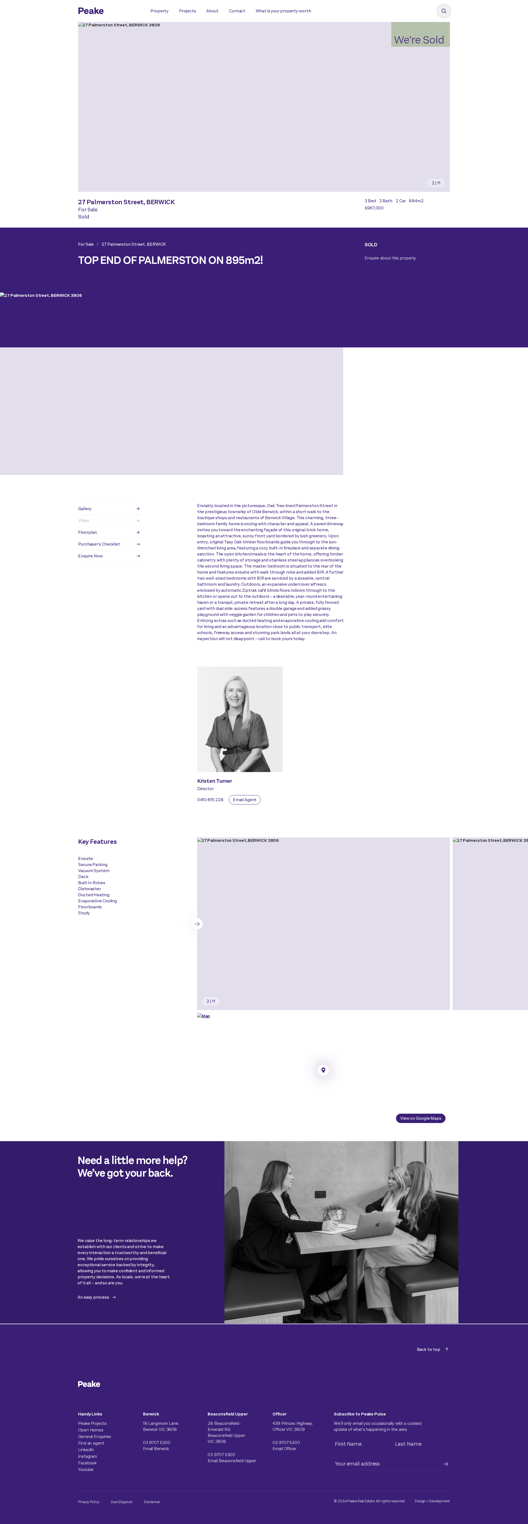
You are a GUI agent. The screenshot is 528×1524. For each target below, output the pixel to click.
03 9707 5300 (156, 1442)
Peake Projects (92, 1423)
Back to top (428, 1349)
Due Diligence (122, 1502)
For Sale (86, 244)
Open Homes (90, 1430)
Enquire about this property (390, 258)
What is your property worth (283, 11)
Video (83, 520)
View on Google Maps (420, 1118)
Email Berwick (156, 1448)
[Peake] (108, 11)
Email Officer (284, 1448)
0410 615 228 (210, 800)
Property (159, 11)
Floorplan (87, 532)
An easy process (93, 1297)
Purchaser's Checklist (99, 544)
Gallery (85, 508)
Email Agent (245, 800)
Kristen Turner (214, 781)
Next (197, 923)
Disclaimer (152, 1502)
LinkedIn (86, 1450)
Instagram (87, 1456)
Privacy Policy (88, 1502)
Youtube (86, 1469)
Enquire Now (90, 556)
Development (439, 1501)
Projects (187, 11)
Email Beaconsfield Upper (232, 1461)
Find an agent (91, 1443)
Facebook (87, 1463)
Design (420, 1501)
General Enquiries (94, 1436)
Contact (237, 11)
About (212, 11)
